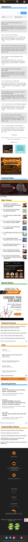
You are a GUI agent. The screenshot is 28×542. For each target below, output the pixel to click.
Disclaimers (14, 492)
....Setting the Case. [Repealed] (9, 35)
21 (10, 137)
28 (25, 137)
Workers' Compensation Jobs (7, 375)
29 (8, 139)
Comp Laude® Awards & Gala (14, 506)
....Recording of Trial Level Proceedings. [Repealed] (13, 104)
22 (12, 137)
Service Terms (14, 490)
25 (19, 137)
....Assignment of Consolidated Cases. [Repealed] (13, 45)
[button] (14, 187)
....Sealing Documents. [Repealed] (10, 81)
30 (11, 139)
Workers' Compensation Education (8, 341)
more (6, 30)
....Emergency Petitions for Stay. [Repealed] (12, 125)
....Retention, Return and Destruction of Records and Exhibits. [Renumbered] (13, 92)
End (19, 139)
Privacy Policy (14, 491)
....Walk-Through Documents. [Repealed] (11, 115)
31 (13, 139)
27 (23, 137)
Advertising (14, 499)
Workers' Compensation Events (7, 423)
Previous (6, 137)
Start (3, 137)
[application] (14, 188)
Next (16, 139)
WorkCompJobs (14, 505)
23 (14, 137)
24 (16, 137)
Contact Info (14, 498)
